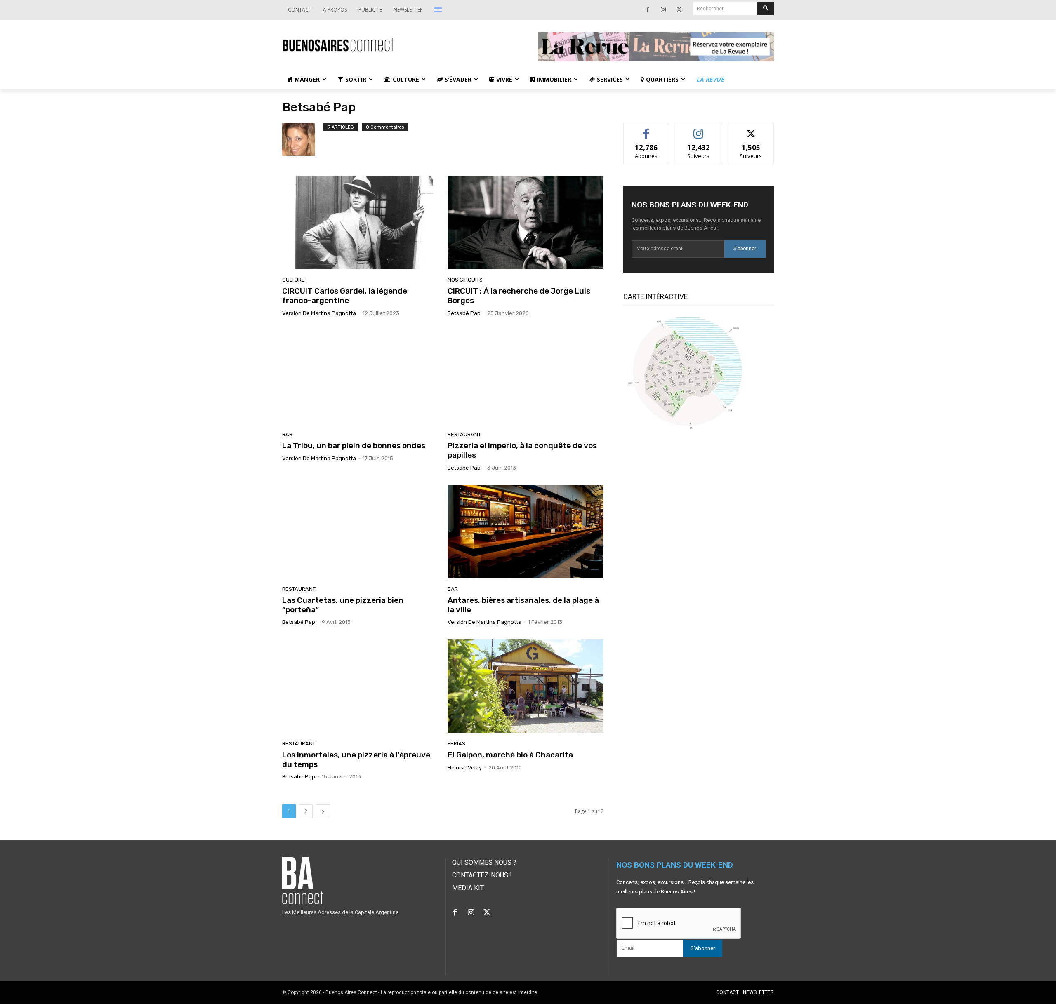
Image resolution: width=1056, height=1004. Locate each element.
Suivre (698, 129)
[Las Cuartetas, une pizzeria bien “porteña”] (360, 531)
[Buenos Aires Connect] (400, 45)
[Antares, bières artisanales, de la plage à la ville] (525, 531)
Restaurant (464, 434)
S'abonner (744, 249)
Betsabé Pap (464, 313)
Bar (287, 434)
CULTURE (293, 279)
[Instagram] (663, 10)
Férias (456, 743)
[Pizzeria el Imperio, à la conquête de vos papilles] (525, 376)
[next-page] (323, 811)
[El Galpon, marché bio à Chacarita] (525, 685)
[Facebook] (647, 10)
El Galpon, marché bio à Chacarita (510, 754)
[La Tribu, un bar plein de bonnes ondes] (360, 376)
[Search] (765, 8)
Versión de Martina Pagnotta (319, 313)
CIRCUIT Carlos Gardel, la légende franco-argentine (344, 295)
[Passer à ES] (439, 10)
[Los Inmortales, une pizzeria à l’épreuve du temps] (360, 685)
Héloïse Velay (465, 767)
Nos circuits (465, 279)
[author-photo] (302, 139)
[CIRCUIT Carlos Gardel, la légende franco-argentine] (360, 222)
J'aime (646, 129)
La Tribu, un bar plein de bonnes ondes (353, 445)
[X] (679, 10)
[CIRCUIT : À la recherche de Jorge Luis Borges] (525, 222)
